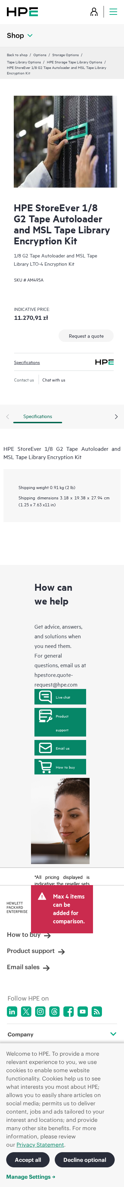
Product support (62, 722)
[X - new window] (26, 1011)
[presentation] (116, 417)
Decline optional (84, 1159)
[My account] (94, 11)
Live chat (63, 697)
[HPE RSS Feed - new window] (97, 1011)
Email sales (23, 967)
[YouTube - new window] (83, 1011)
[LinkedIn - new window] (12, 1011)
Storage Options (65, 54)
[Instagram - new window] (40, 1011)
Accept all (28, 1159)
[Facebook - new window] (68, 1011)
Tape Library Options (24, 61)
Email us (63, 748)
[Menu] (113, 11)
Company (20, 1034)
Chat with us (53, 379)
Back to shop (17, 54)
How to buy (65, 767)
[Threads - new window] (54, 1011)
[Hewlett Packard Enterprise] (22, 11)
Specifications (27, 362)
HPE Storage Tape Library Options (74, 61)
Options (39, 54)
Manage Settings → (30, 1176)
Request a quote (86, 335)
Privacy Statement (40, 1144)
